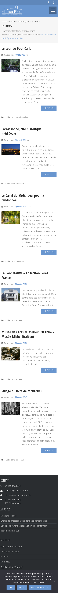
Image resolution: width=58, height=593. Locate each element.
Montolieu (5, 561)
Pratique (4, 556)
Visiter (19, 320)
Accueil (4, 21)
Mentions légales (8, 515)
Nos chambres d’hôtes (11, 546)
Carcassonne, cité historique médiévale (21, 131)
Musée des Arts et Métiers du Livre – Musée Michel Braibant (27, 334)
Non (21, 587)
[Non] (54, 581)
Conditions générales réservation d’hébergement (23, 525)
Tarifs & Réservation (9, 551)
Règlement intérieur (9, 530)
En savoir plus (39, 587)
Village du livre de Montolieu (21, 390)
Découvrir (20, 183)
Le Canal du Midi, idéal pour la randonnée (22, 197)
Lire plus (48, 108)
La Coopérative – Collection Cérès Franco (24, 275)
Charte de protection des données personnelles (23, 520)
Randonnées (22, 117)
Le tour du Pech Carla (16, 48)
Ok (10, 587)
